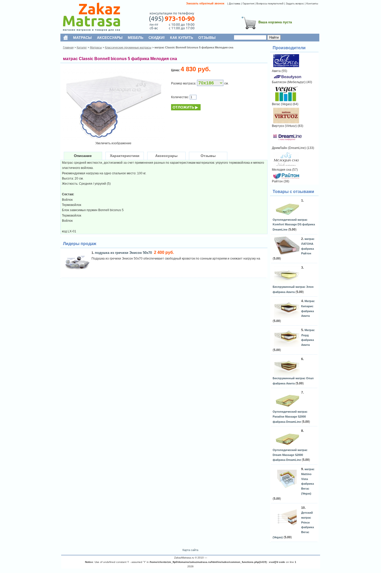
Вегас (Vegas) (282, 104)
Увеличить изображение (113, 143)
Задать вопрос (295, 3)
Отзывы (208, 156)
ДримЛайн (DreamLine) (289, 148)
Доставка (234, 3)
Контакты (312, 3)
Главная (68, 47)
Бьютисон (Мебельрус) (289, 82)
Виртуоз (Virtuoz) (284, 126)
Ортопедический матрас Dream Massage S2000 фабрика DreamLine (290, 454)
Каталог (82, 47)
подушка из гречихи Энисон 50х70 (124, 253)
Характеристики (124, 156)
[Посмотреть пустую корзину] (249, 30)
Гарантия (248, 3)
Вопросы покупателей (270, 3)
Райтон (277, 181)
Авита (276, 71)
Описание (83, 156)
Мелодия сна (281, 169)
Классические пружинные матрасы (128, 47)
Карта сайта (190, 549)
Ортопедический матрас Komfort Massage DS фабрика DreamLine (294, 224)
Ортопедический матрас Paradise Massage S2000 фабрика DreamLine (290, 416)
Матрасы (96, 47)
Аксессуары (166, 156)
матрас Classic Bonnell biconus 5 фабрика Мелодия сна (193, 47)
